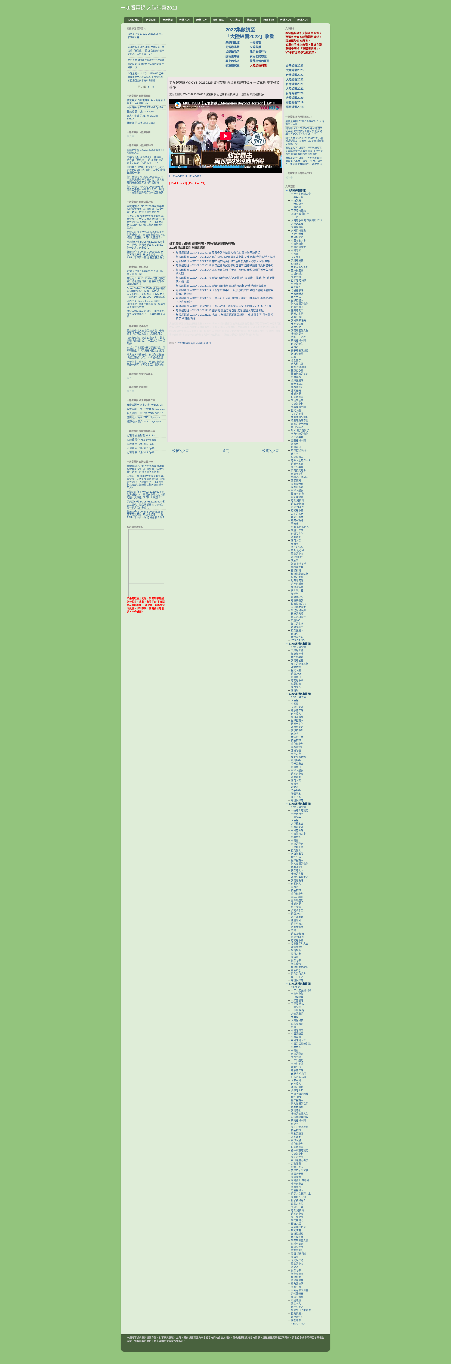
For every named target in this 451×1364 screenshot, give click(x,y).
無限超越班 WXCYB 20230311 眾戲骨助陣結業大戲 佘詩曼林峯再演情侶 (218, 252)
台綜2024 (184, 19)
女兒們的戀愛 (258, 56)
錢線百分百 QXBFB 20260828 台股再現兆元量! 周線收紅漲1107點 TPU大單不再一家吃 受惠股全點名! (146, 255)
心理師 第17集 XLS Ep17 (141, 444)
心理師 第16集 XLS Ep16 (141, 448)
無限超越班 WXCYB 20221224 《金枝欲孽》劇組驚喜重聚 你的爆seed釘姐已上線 (223, 306)
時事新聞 (268, 19)
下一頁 (151, 86)
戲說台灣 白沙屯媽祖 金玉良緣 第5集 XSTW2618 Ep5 (146, 101)
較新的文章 (180, 451)
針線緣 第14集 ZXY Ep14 (141, 111)
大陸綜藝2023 (295, 70)
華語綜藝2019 (295, 102)
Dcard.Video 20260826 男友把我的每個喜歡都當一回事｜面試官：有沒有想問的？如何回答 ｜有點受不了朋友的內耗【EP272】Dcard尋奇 (146, 292)
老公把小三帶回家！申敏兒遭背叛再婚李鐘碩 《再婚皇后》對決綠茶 (146, 363)
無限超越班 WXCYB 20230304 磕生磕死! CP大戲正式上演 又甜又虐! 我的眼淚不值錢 (225, 256)
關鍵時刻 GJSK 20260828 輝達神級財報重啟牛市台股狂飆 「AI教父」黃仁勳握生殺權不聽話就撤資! (146, 209)
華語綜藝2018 (295, 107)
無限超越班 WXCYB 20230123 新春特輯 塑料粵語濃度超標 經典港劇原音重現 (221, 285)
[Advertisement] (197, 48)
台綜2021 (285, 19)
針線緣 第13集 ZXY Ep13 (141, 123)
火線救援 (255, 47)
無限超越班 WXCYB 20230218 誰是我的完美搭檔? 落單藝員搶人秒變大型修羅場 (223, 261)
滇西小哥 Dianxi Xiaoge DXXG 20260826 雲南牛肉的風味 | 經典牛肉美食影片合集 (146, 304)
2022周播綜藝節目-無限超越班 (194, 343)
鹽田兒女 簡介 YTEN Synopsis (143, 417)
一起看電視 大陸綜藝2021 (149, 8)
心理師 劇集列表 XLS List (141, 435)
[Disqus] (225, 394)
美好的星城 (233, 42)
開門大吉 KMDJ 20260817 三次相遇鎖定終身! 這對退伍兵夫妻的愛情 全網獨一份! (146, 170)
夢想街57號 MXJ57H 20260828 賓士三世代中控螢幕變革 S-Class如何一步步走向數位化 (146, 244)
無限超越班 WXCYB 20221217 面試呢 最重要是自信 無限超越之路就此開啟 (220, 310)
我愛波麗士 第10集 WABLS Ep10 (145, 413)
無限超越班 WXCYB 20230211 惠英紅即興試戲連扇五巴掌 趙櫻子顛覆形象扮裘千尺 (224, 265)
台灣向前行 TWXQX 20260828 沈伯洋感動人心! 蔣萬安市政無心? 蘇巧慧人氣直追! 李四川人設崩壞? (146, 235)
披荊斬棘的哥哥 (260, 60)
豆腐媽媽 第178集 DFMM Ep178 (145, 107)
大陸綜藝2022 (295, 79)
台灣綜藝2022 (295, 74)
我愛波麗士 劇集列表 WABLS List (145, 405)
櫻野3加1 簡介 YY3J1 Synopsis (144, 421)
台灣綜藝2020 (295, 93)
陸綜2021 (302, 19)
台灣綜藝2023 (295, 65)
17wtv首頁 (134, 19)
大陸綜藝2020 (295, 97)
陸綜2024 (201, 19)
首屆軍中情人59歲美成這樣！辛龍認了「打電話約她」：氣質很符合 (145, 332)
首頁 (225, 451)
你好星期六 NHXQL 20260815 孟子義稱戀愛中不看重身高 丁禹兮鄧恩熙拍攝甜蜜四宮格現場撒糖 (146, 180)
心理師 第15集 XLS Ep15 (141, 452)
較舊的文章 (270, 451)
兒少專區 (235, 19)
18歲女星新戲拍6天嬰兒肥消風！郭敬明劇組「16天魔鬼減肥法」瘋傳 (146, 349)
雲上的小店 (233, 60)
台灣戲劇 (151, 19)
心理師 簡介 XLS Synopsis (141, 439)
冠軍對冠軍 (233, 65)
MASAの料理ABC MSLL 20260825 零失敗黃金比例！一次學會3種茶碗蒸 (146, 314)
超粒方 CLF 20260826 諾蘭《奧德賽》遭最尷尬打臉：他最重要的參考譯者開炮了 (146, 281)
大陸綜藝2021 (295, 88)
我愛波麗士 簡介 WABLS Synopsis (146, 409)
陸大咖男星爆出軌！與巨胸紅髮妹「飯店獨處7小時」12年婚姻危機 (145, 356)
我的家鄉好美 (258, 51)
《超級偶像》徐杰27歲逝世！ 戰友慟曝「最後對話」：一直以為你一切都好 (146, 340)
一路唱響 (255, 42)
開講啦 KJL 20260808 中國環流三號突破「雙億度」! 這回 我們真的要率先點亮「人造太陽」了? (145, 160)
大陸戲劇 (167, 19)
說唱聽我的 (233, 51)
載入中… (132, 136)
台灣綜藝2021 (295, 84)
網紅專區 (218, 19)
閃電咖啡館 (233, 47)
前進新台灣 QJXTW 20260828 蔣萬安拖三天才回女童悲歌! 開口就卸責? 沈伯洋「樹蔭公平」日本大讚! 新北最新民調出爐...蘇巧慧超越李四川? (146, 222)
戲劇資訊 (252, 19)
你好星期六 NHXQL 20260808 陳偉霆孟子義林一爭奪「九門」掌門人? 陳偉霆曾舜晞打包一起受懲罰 (145, 189)
